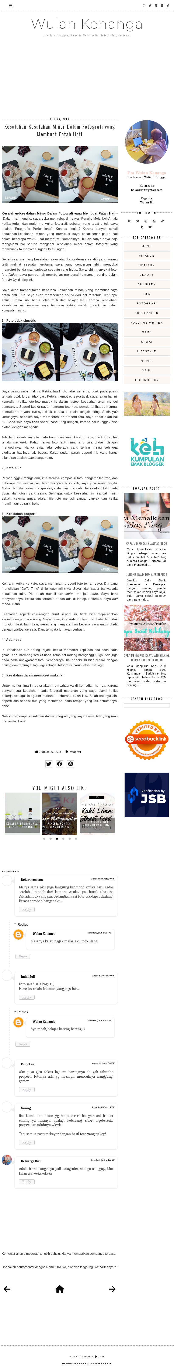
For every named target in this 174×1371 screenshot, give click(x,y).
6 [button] (75, 839)
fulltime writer (147, 322)
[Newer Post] (7, 1289)
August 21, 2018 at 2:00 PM (103, 976)
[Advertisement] (87, 74)
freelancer (147, 313)
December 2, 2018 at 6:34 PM (99, 933)
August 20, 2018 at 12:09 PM (102, 879)
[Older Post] (112, 1289)
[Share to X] (49, 764)
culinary (147, 284)
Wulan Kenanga (87, 24)
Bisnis (147, 246)
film (147, 294)
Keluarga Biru (31, 1161)
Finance (147, 255)
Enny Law (28, 1064)
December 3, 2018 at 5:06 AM (102, 1160)
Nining (26, 1108)
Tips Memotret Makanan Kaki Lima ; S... (97, 825)
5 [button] (69, 839)
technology (147, 380)
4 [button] (63, 839)
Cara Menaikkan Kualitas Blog (146, 543)
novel (147, 360)
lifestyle (146, 351)
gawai (147, 341)
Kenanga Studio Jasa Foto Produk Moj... (22, 825)
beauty (147, 274)
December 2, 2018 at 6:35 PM (99, 1021)
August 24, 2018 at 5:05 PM (103, 1063)
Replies (23, 924)
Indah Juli (28, 977)
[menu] (10, 5)
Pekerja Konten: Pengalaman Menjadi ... (59, 825)
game (147, 332)
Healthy (147, 265)
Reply (26, 909)
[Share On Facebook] (60, 764)
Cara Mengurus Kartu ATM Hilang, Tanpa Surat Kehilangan (147, 657)
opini (147, 370)
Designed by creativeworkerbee (87, 1363)
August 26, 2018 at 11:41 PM (103, 1107)
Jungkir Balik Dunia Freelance (146, 574)
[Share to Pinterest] (70, 764)
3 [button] (56, 839)
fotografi (75, 751)
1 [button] (44, 839)
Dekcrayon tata (32, 880)
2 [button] (50, 839)
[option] (22, 813)
